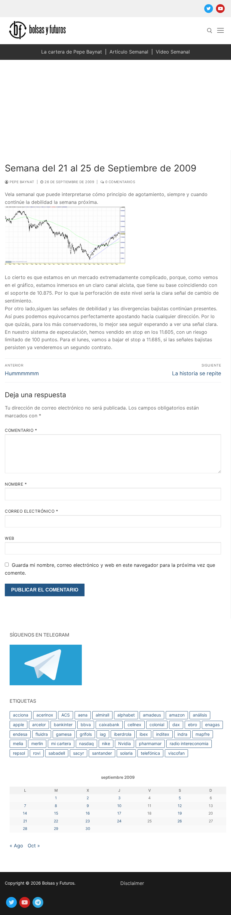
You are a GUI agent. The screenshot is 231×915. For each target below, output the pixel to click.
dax (176, 724)
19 (180, 813)
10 (119, 805)
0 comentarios (119, 182)
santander (102, 753)
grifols (86, 734)
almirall (102, 714)
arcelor (39, 724)
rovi (36, 753)
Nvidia (124, 743)
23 (87, 821)
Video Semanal (173, 52)
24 (119, 821)
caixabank (109, 724)
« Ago (16, 846)
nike (106, 743)
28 (25, 828)
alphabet (126, 714)
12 (180, 805)
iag (103, 734)
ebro (192, 724)
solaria (126, 753)
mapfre (203, 734)
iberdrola (122, 734)
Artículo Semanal (128, 52)
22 (56, 821)
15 (56, 813)
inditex (162, 734)
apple (18, 724)
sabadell (56, 753)
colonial (156, 724)
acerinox (44, 714)
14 (25, 813)
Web (9, 538)
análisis (200, 714)
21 (25, 821)
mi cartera (61, 743)
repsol (19, 753)
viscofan (176, 753)
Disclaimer (132, 883)
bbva (86, 724)
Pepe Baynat (21, 182)
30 (87, 828)
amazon (177, 714)
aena (83, 714)
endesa (20, 734)
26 (179, 821)
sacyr (78, 753)
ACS (65, 714)
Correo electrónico (31, 511)
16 (88, 813)
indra (182, 734)
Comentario (21, 430)
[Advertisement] (115, 105)
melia (18, 743)
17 (119, 813)
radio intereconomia (189, 743)
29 (56, 828)
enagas (212, 724)
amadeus (152, 714)
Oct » (34, 846)
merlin (37, 743)
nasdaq (86, 743)
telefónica (150, 753)
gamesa (64, 734)
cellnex (134, 724)
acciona (20, 714)
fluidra (41, 734)
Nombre (16, 484)
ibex (144, 734)
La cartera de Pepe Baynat (71, 52)
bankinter (63, 724)
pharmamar (150, 743)
